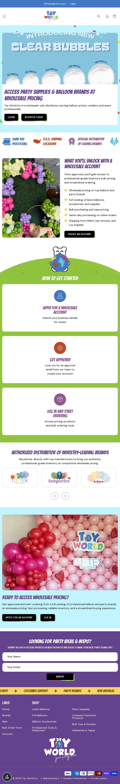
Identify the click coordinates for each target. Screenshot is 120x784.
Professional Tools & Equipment (44, 729)
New (4, 721)
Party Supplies (81, 709)
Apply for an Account (19, 617)
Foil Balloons (39, 715)
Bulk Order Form (12, 727)
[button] (4, 16)
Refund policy (51, 778)
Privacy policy (99, 778)
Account (7, 734)
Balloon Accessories (44, 721)
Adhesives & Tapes (83, 730)
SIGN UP (60, 676)
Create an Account (79, 234)
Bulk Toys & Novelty (84, 724)
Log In (47, 617)
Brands (6, 715)
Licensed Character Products (84, 717)
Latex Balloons (41, 709)
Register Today (34, 117)
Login (73, 3)
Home (5, 709)
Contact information (75, 778)
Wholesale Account (55, 3)
